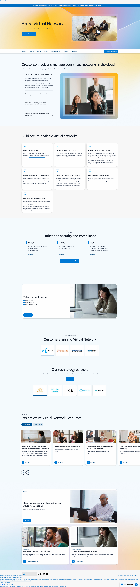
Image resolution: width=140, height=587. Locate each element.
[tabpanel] (69, 452)
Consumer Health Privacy (6, 586)
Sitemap (14, 586)
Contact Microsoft (20, 586)
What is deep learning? (132, 579)
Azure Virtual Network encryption (37, 157)
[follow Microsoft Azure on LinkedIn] (44, 574)
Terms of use (40, 586)
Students (56, 579)
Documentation (38, 579)
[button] (129, 584)
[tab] (26, 424)
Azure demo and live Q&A (16, 577)
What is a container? (20, 581)
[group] (68, 448)
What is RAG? (28, 581)
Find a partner (31, 579)
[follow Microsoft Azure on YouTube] (47, 574)
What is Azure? (3, 575)
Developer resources (49, 579)
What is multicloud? (109, 579)
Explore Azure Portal (30, 574)
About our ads (63, 586)
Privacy (27, 586)
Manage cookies (32, 586)
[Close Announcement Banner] (116, 6)
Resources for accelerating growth (125, 575)
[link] (24, 52)
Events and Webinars (64, 579)
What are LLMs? (11, 581)
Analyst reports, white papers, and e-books (79, 579)
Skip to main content (5, 1)
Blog (43, 579)
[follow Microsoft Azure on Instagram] (41, 574)
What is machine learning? (121, 579)
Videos (90, 579)
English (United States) (5, 582)
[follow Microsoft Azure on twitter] (38, 574)
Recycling (57, 586)
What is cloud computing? (99, 579)
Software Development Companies (8, 579)
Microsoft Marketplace (22, 579)
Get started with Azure (12, 575)
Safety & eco (52, 586)
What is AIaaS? (3, 581)
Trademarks (45, 586)
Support (8, 577)
